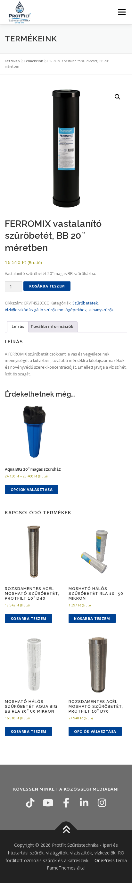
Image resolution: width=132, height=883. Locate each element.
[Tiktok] (30, 803)
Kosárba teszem (47, 286)
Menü (121, 12)
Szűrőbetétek (85, 303)
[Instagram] (102, 803)
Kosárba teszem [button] (28, 618)
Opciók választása (32, 489)
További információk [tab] (51, 326)
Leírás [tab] (18, 326)
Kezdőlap (12, 61)
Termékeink (33, 61)
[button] (117, 97)
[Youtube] (48, 803)
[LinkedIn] (84, 803)
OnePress (105, 860)
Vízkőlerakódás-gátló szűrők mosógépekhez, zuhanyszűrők (59, 310)
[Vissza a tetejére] (66, 830)
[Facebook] (66, 803)
